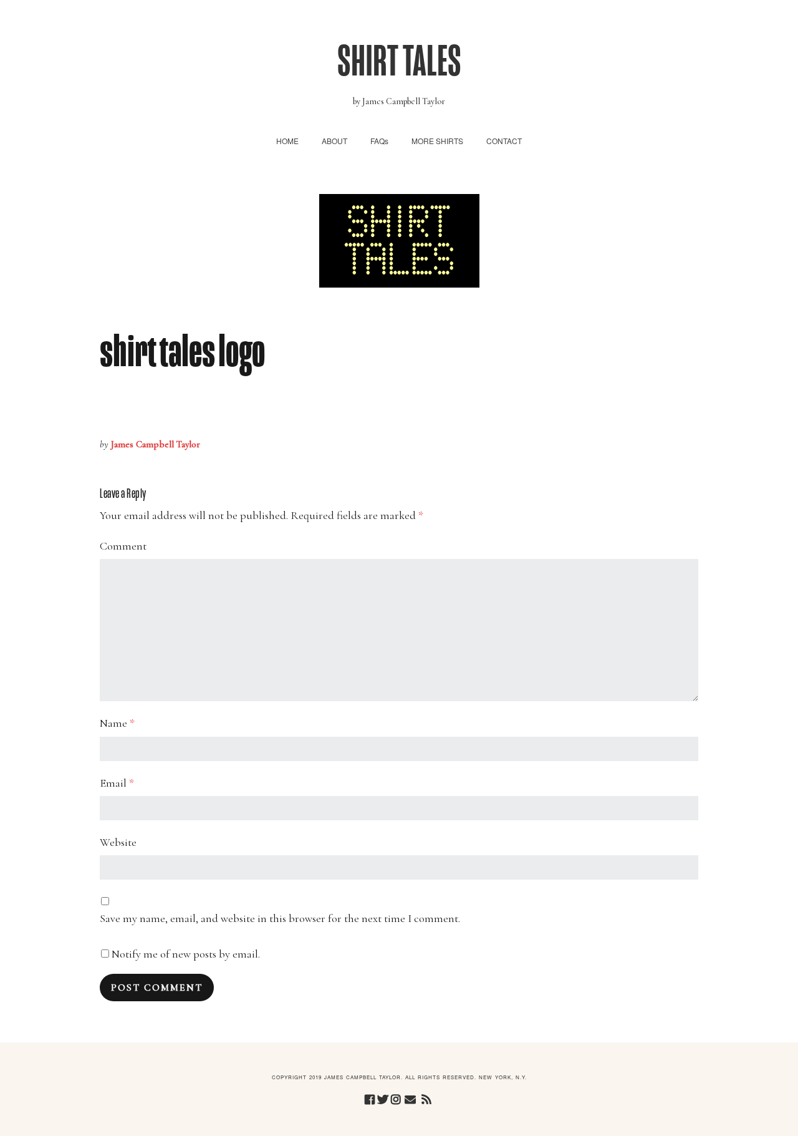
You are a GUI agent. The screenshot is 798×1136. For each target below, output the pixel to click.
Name (117, 723)
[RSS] (427, 1100)
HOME (287, 140)
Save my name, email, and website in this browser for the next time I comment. (280, 918)
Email (117, 783)
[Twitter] (382, 1100)
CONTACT (504, 140)
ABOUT (334, 140)
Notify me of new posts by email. (186, 954)
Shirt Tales (399, 61)
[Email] (410, 1100)
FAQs (379, 140)
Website (118, 842)
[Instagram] (396, 1100)
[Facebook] (370, 1100)
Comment (123, 546)
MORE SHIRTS (437, 140)
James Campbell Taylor (155, 444)
